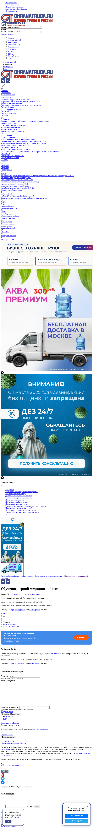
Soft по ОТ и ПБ (14, 45)
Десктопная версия (8, 737)
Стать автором (11, 11)
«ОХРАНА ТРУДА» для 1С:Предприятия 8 (17, 196)
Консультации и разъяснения (12, 109)
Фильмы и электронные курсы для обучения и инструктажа (24, 198)
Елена (3, 613)
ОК (8, 821)
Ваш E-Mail (5, 678)
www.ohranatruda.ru (26, 787)
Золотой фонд (13, 56)
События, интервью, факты (11, 103)
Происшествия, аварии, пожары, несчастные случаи (21, 105)
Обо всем (4, 115)
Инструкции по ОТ (8, 123)
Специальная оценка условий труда (15, 186)
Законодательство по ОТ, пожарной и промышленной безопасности (27, 121)
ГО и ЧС (4, 160)
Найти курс (81, 637)
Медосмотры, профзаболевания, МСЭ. (16, 150)
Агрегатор (12, 49)
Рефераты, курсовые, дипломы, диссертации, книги (25, 506)
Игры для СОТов (7, 239)
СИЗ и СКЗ (5, 154)
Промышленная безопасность (12, 156)
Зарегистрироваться (8, 826)
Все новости (6, 93)
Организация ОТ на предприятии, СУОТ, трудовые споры (23, 141)
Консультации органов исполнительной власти (19, 139)
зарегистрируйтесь (18, 610)
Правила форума (7, 206)
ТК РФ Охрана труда (9, 129)
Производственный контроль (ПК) (14, 184)
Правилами (5, 749)
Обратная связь (11, 3)
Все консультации (8, 137)
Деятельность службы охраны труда (26, 594)
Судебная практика (8, 113)
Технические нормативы (10, 127)
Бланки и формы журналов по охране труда (22, 512)
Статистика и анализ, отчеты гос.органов (21, 492)
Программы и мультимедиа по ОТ (18, 508)
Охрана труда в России (10, 723)
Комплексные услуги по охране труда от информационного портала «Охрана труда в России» (37, 176)
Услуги (10, 51)
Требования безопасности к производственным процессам (23, 143)
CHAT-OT (5, 232)
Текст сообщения (8, 681)
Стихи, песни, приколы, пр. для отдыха (20, 510)
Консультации (13, 47)
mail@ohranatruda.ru (40, 729)
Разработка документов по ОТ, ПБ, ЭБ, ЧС (17, 188)
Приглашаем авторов (9, 208)
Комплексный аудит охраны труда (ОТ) (16, 178)
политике (15, 817)
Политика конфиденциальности (13, 743)
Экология (4, 162)
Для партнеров (6, 170)
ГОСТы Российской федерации (13, 125)
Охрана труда (6, 97)
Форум (10, 54)
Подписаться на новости (14, 7)
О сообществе (6, 214)
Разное (8, 514)
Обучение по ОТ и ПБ (9, 147)
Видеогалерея (6, 226)
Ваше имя (5, 676)
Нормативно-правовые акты (16, 504)
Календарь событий (13, 40)
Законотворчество (8, 95)
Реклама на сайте (12, 5)
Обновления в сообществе (11, 216)
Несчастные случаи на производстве (15, 145)
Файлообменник (7, 224)
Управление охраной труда (15, 494)
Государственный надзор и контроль (15, 99)
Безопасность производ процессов (18, 498)
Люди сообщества (8, 218)
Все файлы (9, 490)
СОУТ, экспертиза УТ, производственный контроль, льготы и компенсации (30, 152)
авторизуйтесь (34, 610)
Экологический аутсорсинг (11, 190)
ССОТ (10, 58)
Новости (11, 38)
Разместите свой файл (52, 654)
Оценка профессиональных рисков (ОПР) (17, 180)
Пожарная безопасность (10, 158)
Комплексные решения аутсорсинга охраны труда (20, 182)
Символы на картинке (10, 707)
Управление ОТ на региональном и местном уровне (21, 101)
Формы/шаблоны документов (12, 131)
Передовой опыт (7, 107)
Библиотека (12, 42)
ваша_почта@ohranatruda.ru (16, 9)
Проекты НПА (6, 111)
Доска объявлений (8, 228)
